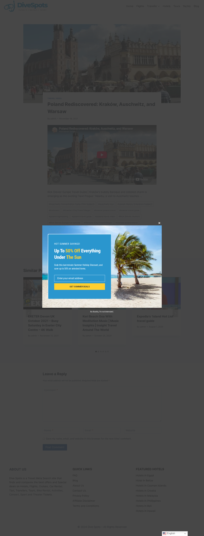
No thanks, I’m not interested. (102, 311)
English (170, 533)
